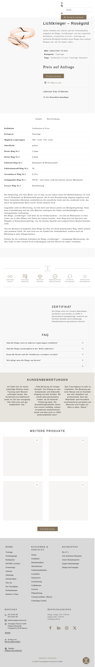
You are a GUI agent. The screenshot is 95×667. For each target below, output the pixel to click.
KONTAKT (11, 609)
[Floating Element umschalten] (86, 660)
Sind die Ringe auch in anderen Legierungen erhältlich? (32, 343)
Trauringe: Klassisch (78, 58)
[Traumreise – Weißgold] (68, 456)
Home (9, 547)
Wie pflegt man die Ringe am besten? (23, 360)
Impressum (42, 658)
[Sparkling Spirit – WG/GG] (68, 501)
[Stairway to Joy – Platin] (23, 501)
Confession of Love (59, 58)
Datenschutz (52, 658)
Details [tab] (39, 119)
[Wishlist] (37, 440)
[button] (77, 6)
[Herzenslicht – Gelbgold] (23, 456)
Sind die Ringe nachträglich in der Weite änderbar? (30, 349)
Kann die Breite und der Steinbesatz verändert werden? (32, 354)
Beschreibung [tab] (53, 119)
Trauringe (59, 54)
